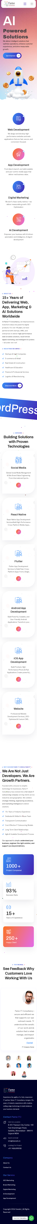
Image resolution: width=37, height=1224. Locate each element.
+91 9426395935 (15, 1148)
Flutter (19, 561)
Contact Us (7, 1167)
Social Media (18, 467)
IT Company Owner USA (18, 1047)
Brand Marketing (9, 1185)
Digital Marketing (9, 1189)
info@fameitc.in (14, 1141)
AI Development (9, 1194)
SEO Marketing (8, 1180)
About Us (6, 1163)
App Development (9, 1198)
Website (18, 708)
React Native (18, 514)
